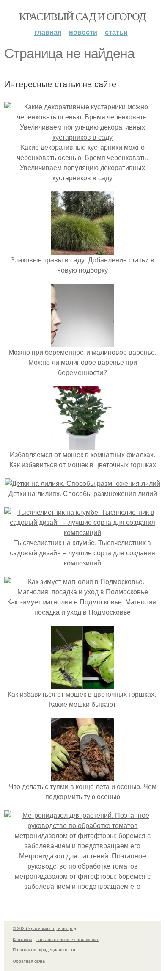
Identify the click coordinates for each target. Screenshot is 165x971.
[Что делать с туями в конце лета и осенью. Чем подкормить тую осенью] (82, 776)
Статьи (116, 32)
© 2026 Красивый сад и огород (44, 928)
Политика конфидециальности (44, 949)
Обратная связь (29, 961)
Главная (47, 32)
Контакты (22, 939)
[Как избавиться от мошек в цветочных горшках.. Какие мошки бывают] (82, 684)
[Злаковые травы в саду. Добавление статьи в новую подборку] (82, 249)
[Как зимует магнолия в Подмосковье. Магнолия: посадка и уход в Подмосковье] (82, 591)
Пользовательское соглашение (67, 939)
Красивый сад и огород (82, 16)
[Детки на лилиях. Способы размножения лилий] (82, 483)
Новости (83, 32)
